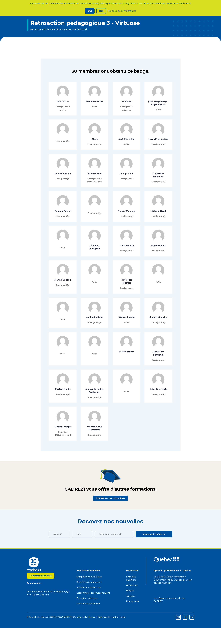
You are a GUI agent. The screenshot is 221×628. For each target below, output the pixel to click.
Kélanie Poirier (63, 211)
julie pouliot (126, 173)
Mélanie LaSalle (94, 101)
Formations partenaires (88, 603)
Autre (94, 107)
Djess (95, 139)
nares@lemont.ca (158, 139)
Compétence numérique (89, 577)
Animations (131, 585)
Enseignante (158, 250)
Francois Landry (158, 317)
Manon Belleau (62, 280)
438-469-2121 (42, 594)
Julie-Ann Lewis (158, 389)
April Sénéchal (126, 139)
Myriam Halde (62, 389)
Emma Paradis (126, 245)
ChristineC (126, 101)
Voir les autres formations (110, 498)
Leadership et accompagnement (93, 593)
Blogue (130, 590)
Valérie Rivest (126, 352)
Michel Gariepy (62, 426)
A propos (130, 596)
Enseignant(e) (63, 141)
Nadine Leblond (94, 317)
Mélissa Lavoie (126, 317)
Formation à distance (87, 598)
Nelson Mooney (126, 211)
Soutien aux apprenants (88, 587)
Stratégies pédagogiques (89, 582)
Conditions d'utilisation (84, 617)
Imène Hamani (63, 173)
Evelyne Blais (158, 245)
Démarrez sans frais (41, 576)
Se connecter (34, 583)
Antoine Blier (94, 173)
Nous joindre (132, 601)
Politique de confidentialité (122, 11)
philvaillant (63, 101)
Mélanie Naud (158, 211)
